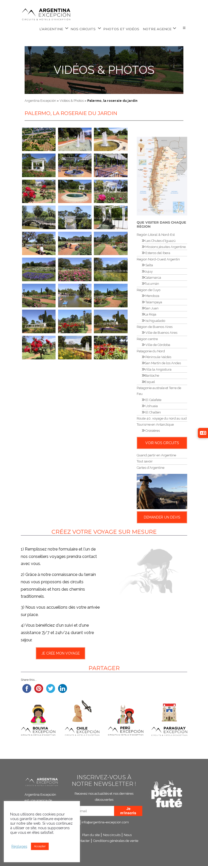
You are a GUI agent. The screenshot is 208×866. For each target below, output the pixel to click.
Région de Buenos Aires (154, 327)
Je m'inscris (128, 810)
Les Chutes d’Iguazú (160, 241)
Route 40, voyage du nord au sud (162, 418)
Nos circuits (111, 835)
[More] (184, 28)
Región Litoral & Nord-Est (156, 235)
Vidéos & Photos (104, 70)
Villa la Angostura (158, 369)
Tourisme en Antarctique (155, 424)
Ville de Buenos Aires (161, 333)
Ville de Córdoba (157, 345)
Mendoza (152, 296)
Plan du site (91, 835)
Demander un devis (162, 517)
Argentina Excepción (40, 101)
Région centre (147, 339)
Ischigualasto (155, 321)
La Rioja (150, 314)
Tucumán (152, 284)
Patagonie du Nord (151, 351)
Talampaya (153, 302)
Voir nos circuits (162, 443)
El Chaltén (153, 412)
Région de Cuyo (148, 290)
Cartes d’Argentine (150, 468)
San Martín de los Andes (163, 363)
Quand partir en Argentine (156, 455)
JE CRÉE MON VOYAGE (60, 653)
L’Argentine (51, 29)
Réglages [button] (19, 846)
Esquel (150, 382)
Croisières (152, 430)
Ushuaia (151, 406)
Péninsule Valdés (158, 357)
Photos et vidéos (121, 29)
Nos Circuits (83, 29)
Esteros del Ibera (157, 253)
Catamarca (153, 277)
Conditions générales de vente (115, 841)
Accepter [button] (40, 846)
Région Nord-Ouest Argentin (158, 259)
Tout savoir (145, 461)
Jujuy (149, 271)
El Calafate (153, 400)
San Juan (152, 308)
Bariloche (152, 375)
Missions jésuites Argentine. (165, 247)
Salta (149, 265)
